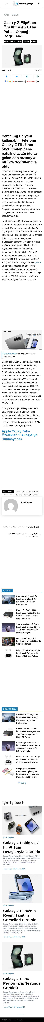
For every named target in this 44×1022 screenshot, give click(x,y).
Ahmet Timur (6, 70)
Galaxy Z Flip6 (20, 491)
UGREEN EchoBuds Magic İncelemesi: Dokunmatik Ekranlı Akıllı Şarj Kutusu (28, 653)
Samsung (18, 495)
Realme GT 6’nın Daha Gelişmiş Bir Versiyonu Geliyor (24, 535)
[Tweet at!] (16, 76)
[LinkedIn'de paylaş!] (27, 76)
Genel (19, 41)
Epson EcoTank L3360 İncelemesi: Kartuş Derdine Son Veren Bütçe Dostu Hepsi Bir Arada (28, 614)
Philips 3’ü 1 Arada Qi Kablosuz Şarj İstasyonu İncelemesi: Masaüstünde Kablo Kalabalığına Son (27, 773)
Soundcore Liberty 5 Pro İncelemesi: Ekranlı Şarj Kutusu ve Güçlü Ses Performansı (27, 600)
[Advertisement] (22, 111)
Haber (33, 41)
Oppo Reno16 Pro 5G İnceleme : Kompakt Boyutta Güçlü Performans (28, 641)
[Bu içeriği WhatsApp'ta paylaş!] (37, 76)
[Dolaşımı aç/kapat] (6, 4)
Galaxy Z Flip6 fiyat (32, 491)
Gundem (26, 41)
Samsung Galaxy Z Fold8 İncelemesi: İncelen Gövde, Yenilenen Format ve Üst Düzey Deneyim (28, 628)
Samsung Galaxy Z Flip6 (31, 495)
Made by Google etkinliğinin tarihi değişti (22, 527)
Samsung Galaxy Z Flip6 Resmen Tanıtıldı (19, 355)
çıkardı (37, 262)
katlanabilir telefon (8, 495)
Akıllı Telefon (11, 14)
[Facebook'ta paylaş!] (6, 76)
